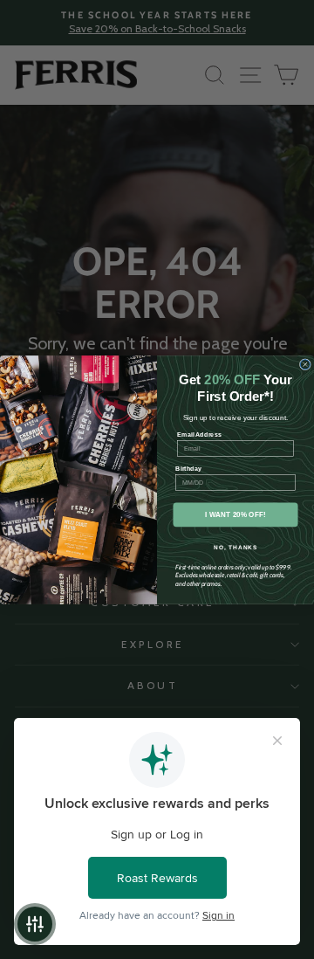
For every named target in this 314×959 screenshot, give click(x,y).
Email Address (199, 434)
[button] (35, 924)
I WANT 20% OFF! (235, 514)
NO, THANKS (235, 546)
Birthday (188, 468)
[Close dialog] (305, 364)
